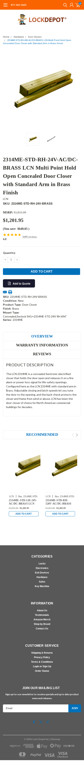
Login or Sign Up (42, 666)
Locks (42, 563)
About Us (42, 610)
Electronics (42, 568)
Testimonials (42, 615)
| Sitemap (55, 739)
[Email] (5, 292)
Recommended (42, 434)
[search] (64, 5)
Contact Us (42, 628)
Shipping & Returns (42, 652)
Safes (42, 581)
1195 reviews (29, 236)
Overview (42, 336)
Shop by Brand (42, 624)
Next (77, 92)
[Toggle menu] (5, 7)
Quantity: (9, 252)
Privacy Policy (42, 657)
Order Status (42, 671)
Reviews (42, 354)
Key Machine (42, 586)
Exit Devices (42, 572)
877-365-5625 (18, 4)
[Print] (10, 292)
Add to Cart (23, 513)
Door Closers (35, 37)
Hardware (19, 37)
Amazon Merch (42, 619)
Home (6, 37)
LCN (5, 198)
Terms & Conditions (42, 662)
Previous (7, 92)
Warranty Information (42, 345)
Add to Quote (21, 283)
